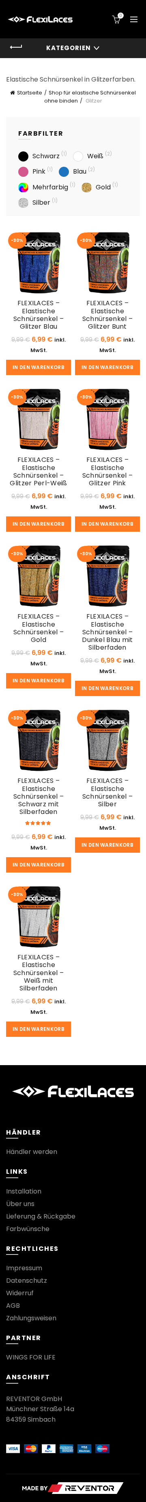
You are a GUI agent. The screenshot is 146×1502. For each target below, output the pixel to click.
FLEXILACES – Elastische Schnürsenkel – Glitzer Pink (107, 471)
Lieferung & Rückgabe (40, 1216)
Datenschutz (26, 1280)
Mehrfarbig (50, 187)
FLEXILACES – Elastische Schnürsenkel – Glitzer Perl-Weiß (38, 471)
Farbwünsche (27, 1228)
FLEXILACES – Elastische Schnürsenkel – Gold (38, 628)
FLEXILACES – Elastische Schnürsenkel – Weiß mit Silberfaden (38, 972)
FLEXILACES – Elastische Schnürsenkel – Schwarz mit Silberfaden (38, 796)
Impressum (24, 1268)
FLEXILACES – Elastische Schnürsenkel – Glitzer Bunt (107, 314)
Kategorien (68, 48)
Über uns (20, 1203)
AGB (13, 1305)
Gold (103, 187)
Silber (41, 202)
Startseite (29, 92)
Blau (79, 171)
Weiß (95, 156)
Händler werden (31, 1151)
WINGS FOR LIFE (31, 1357)
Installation (23, 1191)
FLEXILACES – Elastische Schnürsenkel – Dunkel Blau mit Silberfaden (107, 632)
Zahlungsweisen (31, 1318)
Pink (38, 171)
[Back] (16, 47)
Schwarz (46, 156)
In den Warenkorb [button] (38, 367)
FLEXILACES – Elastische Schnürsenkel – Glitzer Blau (38, 314)
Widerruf (20, 1293)
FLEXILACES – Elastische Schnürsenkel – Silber (107, 792)
